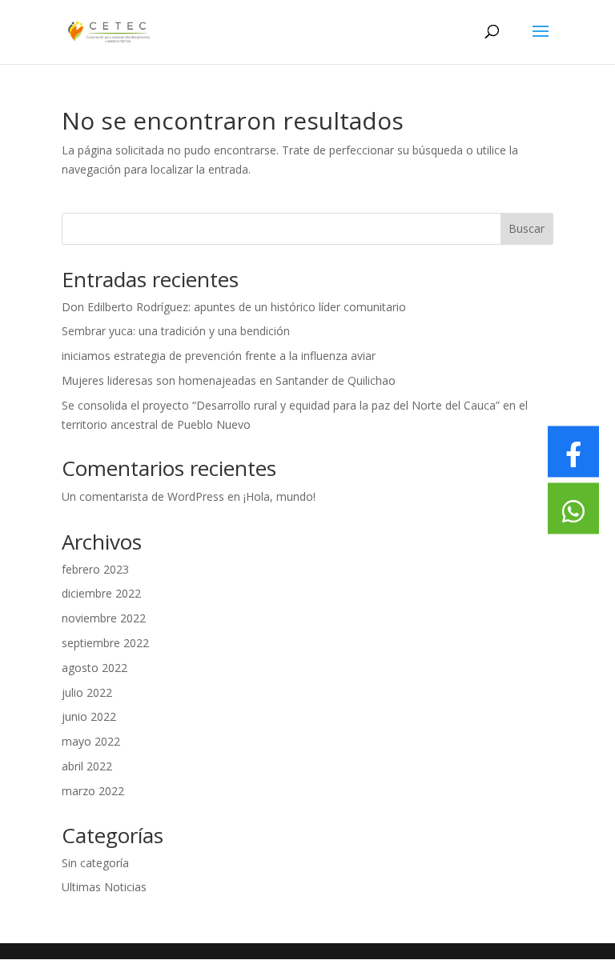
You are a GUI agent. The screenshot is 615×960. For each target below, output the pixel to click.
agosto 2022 (94, 667)
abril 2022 (87, 766)
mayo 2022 (91, 741)
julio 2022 (87, 692)
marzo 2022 (93, 790)
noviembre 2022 (104, 618)
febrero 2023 (95, 569)
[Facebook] (573, 452)
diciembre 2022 (101, 593)
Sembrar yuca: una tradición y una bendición (176, 330)
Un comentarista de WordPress (143, 496)
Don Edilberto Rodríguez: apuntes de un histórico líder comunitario (234, 306)
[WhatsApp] (573, 508)
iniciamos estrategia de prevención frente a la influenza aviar (219, 355)
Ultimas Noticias (104, 886)
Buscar (526, 228)
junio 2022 (89, 716)
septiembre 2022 (105, 642)
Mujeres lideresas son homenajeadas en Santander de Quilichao (229, 380)
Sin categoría (95, 862)
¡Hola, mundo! (279, 496)
